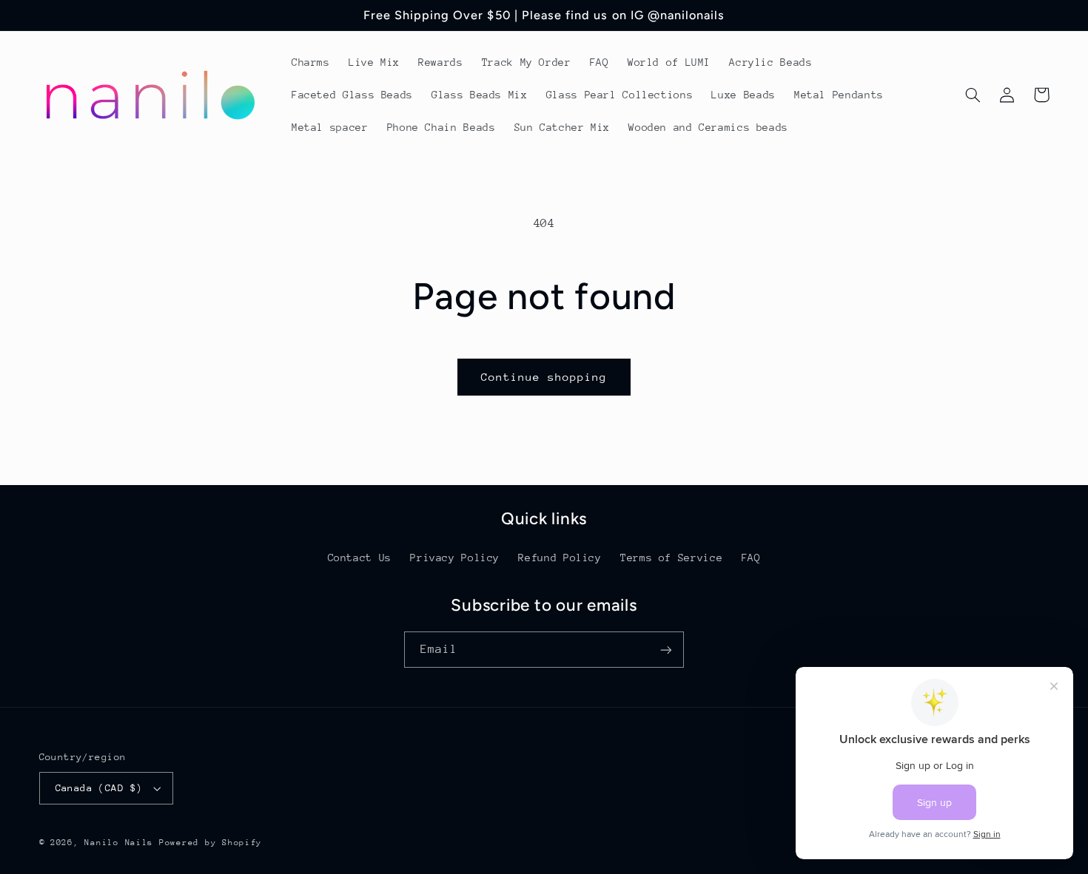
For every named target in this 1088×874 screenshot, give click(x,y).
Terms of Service (671, 557)
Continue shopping (544, 376)
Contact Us (360, 557)
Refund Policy (559, 557)
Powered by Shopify (210, 842)
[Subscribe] (666, 649)
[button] (973, 95)
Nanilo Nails (118, 842)
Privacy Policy (455, 557)
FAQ (751, 557)
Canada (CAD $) (99, 787)
